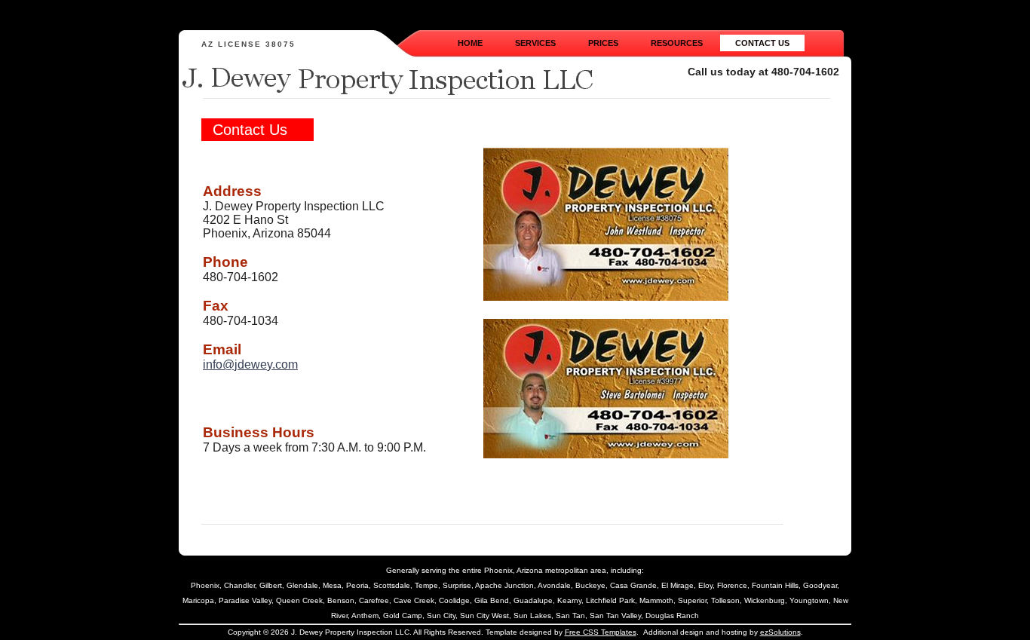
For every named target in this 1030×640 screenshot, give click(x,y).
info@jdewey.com (250, 364)
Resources (677, 42)
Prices (603, 42)
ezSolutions (780, 632)
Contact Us (762, 42)
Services (535, 42)
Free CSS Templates (600, 632)
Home (470, 42)
